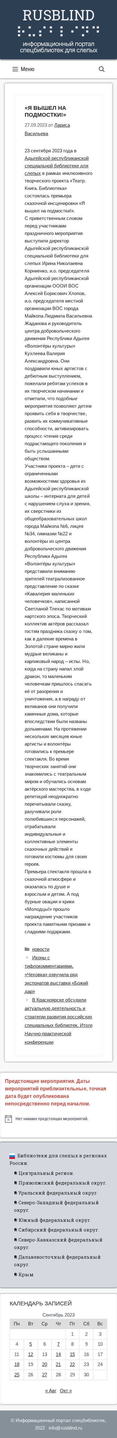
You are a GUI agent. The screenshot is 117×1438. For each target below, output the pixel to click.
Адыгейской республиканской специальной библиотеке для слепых (57, 166)
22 (72, 1364)
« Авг (50, 1390)
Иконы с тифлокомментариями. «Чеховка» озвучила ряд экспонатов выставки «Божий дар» (56, 974)
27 (44, 1374)
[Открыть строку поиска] (102, 69)
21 (58, 1364)
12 (30, 1354)
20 (44, 1364)
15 (72, 1354)
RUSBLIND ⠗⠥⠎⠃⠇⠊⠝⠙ (58, 23)
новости (40, 949)
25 (16, 1374)
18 (16, 1364)
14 (58, 1354)
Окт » (66, 1390)
